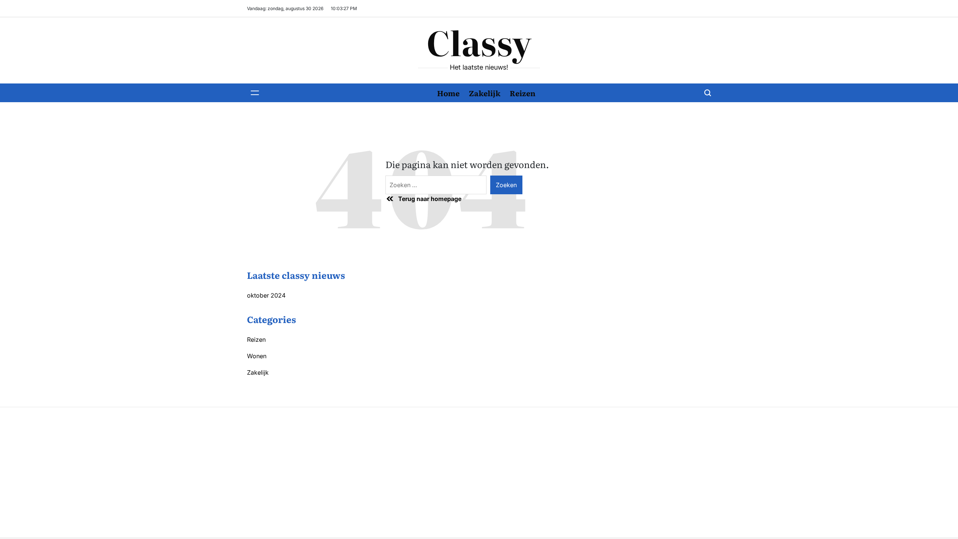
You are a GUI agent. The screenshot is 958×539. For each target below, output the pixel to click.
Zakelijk (484, 92)
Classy (479, 41)
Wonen (256, 356)
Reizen (523, 92)
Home (448, 92)
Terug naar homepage (429, 198)
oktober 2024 (266, 295)
